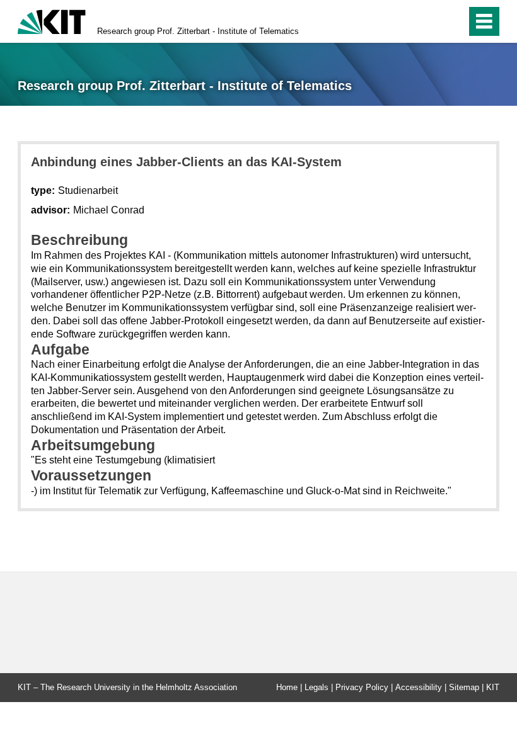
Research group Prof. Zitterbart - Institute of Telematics (198, 31)
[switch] (429, 21)
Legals (316, 687)
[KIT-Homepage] (52, 20)
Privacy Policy (361, 687)
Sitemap (464, 687)
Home (287, 687)
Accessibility (418, 687)
